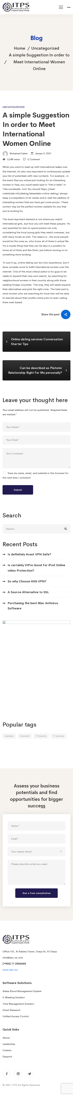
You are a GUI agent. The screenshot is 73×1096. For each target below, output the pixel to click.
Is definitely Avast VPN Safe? (29, 554)
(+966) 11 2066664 (14, 963)
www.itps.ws (10, 969)
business (9, 736)
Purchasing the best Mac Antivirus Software (33, 605)
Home (19, 48)
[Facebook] (7, 1074)
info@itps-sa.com (13, 957)
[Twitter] (30, 1074)
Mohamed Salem (18, 153)
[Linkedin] (18, 1074)
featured (24, 736)
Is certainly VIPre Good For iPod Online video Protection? (36, 567)
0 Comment (34, 159)
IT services (58, 736)
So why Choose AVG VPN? (27, 581)
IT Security (41, 736)
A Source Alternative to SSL (28, 592)
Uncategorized (45, 48)
